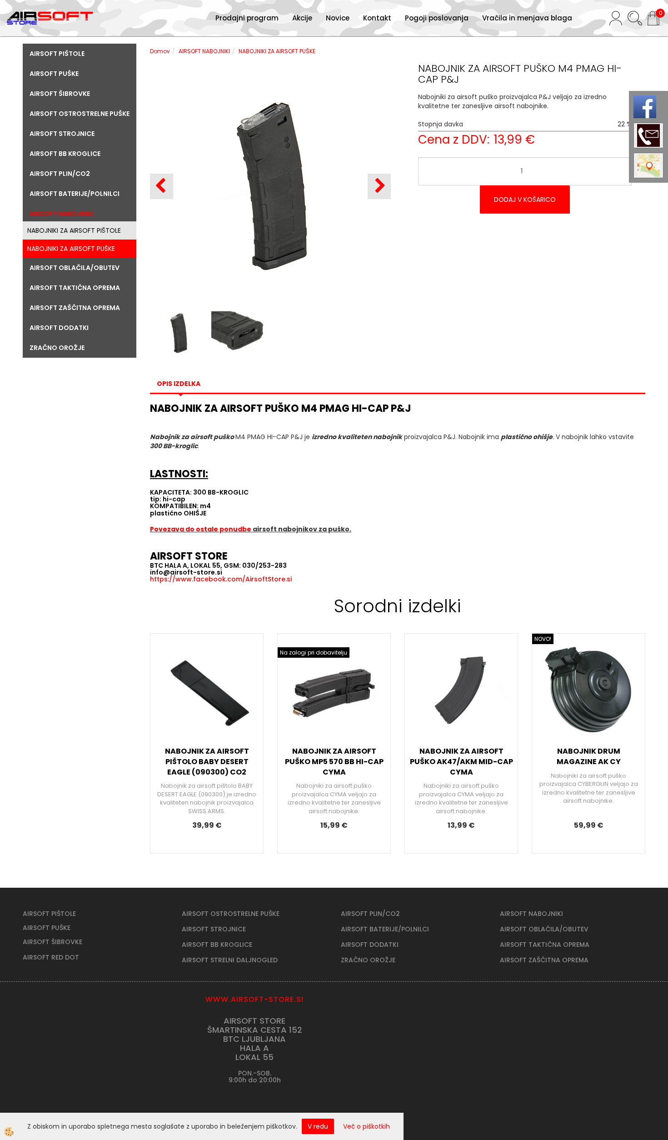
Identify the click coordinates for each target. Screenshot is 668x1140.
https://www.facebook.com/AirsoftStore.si (221, 579)
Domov (160, 51)
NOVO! (542, 639)
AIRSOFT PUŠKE (46, 927)
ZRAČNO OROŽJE (368, 960)
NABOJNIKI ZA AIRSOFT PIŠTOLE (74, 230)
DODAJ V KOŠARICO (525, 199)
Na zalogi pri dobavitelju (313, 652)
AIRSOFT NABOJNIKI (204, 51)
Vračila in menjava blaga (527, 18)
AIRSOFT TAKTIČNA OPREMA (544, 944)
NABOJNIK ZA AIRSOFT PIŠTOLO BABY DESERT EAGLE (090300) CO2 (207, 761)
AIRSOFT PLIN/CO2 (370, 913)
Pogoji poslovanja (437, 18)
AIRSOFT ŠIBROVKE (52, 941)
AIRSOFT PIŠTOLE (49, 913)
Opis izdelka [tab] (178, 383)
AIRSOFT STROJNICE (214, 929)
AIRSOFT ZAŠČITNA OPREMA (544, 960)
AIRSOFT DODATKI (370, 944)
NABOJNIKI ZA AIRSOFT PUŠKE (71, 248)
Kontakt (377, 18)
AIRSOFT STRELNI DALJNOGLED (230, 960)
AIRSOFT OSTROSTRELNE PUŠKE (230, 913)
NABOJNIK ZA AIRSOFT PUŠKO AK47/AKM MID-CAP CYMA (461, 761)
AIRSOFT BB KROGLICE (217, 944)
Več (206, 708)
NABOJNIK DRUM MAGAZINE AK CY (589, 756)
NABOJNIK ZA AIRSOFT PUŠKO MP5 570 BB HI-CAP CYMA (334, 761)
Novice (337, 18)
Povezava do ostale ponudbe (201, 529)
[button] (379, 186)
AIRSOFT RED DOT (51, 957)
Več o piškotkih (366, 1126)
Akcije (302, 18)
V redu (318, 1126)
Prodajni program (247, 18)
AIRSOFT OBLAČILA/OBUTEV (544, 929)
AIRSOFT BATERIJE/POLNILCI (385, 929)
